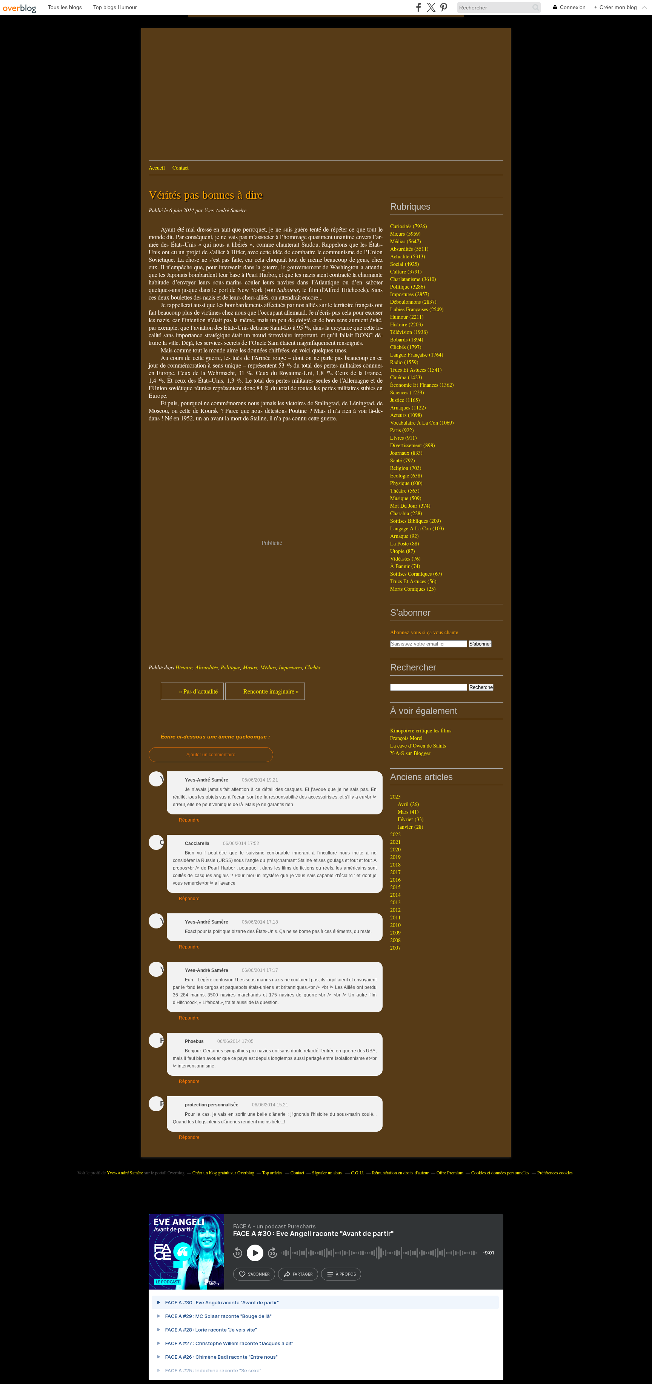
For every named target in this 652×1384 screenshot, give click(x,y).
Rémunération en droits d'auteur (400, 1172)
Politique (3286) (407, 286)
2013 (395, 902)
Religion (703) (405, 467)
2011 (395, 917)
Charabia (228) (406, 513)
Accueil (157, 167)
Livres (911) (403, 437)
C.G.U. (357, 1172)
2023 (395, 796)
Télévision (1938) (409, 331)
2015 (395, 887)
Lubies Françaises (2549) (417, 309)
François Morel (406, 737)
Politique (230, 667)
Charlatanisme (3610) (413, 279)
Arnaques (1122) (408, 407)
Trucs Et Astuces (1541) (416, 369)
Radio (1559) (404, 362)
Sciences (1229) (407, 392)
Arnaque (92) (404, 535)
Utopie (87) (402, 551)
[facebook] (418, 7)
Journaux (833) (406, 452)
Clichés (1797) (405, 347)
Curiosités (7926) (408, 226)
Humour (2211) (407, 316)
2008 (395, 940)
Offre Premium (450, 1172)
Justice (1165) (405, 399)
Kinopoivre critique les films (420, 730)
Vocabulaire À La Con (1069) (422, 422)
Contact (180, 167)
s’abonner (259, 1274)
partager (303, 1274)
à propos (346, 1274)
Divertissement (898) (412, 445)
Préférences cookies (555, 1172)
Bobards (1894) (406, 339)
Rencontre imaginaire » (271, 691)
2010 (395, 924)
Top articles (272, 1172)
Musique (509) (405, 498)
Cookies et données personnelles (500, 1172)
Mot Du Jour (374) (410, 505)
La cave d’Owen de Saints (418, 745)
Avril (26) (408, 804)
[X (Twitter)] (431, 7)
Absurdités (206, 667)
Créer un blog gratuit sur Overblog (223, 1172)
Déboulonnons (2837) (413, 301)
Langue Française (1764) (416, 354)
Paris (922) (402, 430)
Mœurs (250, 667)
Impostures (290, 667)
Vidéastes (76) (405, 558)
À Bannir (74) (405, 566)
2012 (395, 909)
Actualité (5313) (407, 256)
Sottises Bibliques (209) (415, 520)
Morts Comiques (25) (413, 588)
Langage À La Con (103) (417, 528)
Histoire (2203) (406, 324)
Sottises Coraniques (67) (416, 573)
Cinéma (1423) (406, 377)
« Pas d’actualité (198, 691)
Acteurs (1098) (406, 415)
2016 (395, 879)
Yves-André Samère (125, 1172)
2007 (395, 947)
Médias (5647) (405, 241)
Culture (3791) (406, 271)
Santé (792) (402, 460)
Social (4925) (404, 263)
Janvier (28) (410, 826)
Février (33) (411, 819)
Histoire (183, 667)
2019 (395, 856)
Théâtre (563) (405, 490)
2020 (395, 849)
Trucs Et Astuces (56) (413, 581)
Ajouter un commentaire (210, 754)
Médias (268, 667)
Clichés (312, 667)
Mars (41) (408, 811)
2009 (395, 932)
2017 (395, 872)
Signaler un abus (327, 1172)
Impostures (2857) (409, 294)
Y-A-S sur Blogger (410, 753)
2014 (395, 894)
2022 (395, 834)
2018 (395, 864)
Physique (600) (406, 483)
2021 (395, 841)
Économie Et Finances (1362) (422, 384)
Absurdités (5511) (409, 248)
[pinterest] (443, 7)
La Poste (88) (404, 543)
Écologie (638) (406, 475)
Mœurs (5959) (405, 233)
